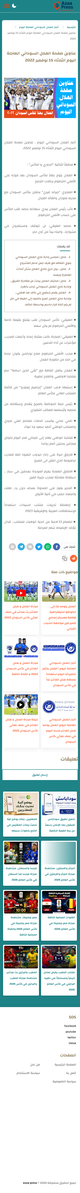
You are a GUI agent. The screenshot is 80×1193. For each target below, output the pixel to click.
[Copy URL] (64, 558)
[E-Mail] (30, 546)
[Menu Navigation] (6, 6)
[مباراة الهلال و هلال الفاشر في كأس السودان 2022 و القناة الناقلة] (21, 648)
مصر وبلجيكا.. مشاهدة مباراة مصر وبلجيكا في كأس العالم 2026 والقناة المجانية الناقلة (22, 926)
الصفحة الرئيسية (65, 1064)
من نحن (35, 1064)
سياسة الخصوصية (64, 1081)
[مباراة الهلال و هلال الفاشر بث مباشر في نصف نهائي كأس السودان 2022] (21, 591)
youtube (71, 1031)
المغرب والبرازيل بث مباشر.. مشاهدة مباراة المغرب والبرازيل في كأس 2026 (21, 978)
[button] (14, 6)
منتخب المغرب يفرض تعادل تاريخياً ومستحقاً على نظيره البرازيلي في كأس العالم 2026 (59, 981)
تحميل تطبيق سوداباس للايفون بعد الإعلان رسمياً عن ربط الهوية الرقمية (60, 825)
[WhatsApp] (47, 546)
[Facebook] (56, 546)
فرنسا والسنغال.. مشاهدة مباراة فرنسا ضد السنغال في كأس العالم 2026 (21, 874)
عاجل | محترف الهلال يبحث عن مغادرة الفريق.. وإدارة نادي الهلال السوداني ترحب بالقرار (40, 284)
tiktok (72, 1043)
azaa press (30, 1183)
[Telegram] (21, 546)
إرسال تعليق (40, 775)
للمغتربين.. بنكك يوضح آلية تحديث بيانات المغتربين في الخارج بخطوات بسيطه (22, 825)
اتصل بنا (71, 1073)
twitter (71, 1037)
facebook (70, 1026)
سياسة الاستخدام (28, 1073)
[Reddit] (73, 558)
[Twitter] (38, 546)
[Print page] (12, 546)
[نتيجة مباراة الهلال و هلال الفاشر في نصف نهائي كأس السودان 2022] (21, 704)
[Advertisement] (40, 1137)
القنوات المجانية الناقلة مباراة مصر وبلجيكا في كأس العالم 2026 (61, 923)
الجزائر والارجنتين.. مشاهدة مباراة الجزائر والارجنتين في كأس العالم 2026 (60, 874)
